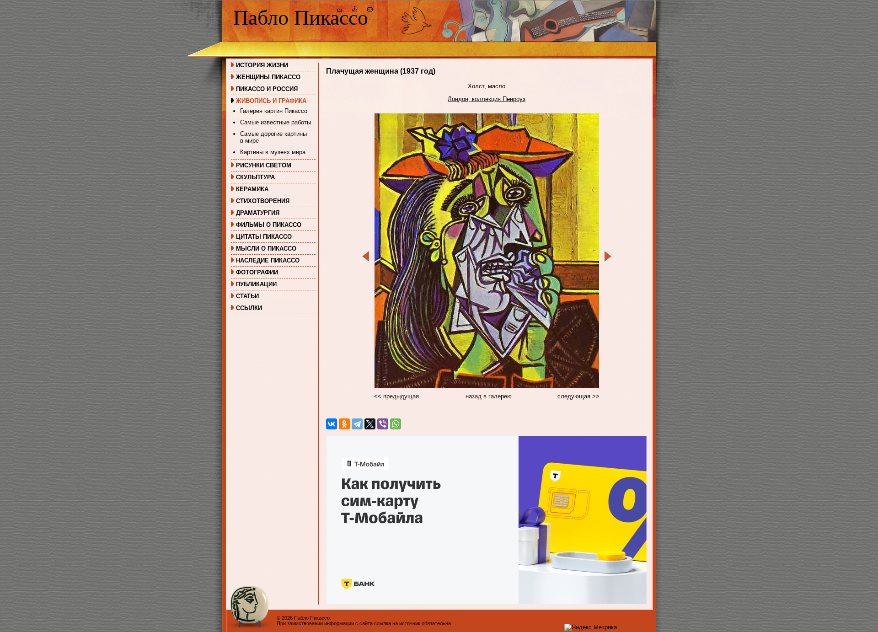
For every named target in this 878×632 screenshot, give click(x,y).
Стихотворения (262, 201)
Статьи (247, 296)
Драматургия (257, 212)
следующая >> (578, 396)
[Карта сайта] (355, 10)
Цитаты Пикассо (264, 236)
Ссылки (249, 308)
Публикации (256, 284)
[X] (369, 423)
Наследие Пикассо (268, 260)
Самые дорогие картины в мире (273, 137)
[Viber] (382, 423)
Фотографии (257, 272)
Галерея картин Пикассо (273, 110)
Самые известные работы (275, 122)
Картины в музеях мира (272, 152)
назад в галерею (489, 396)
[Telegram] (357, 423)
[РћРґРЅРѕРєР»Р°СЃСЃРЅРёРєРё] (344, 423)
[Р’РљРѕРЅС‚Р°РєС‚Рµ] (331, 423)
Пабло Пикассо (300, 17)
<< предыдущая (396, 396)
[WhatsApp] (395, 423)
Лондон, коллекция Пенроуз (486, 99)
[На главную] (339, 10)
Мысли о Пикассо (266, 248)
